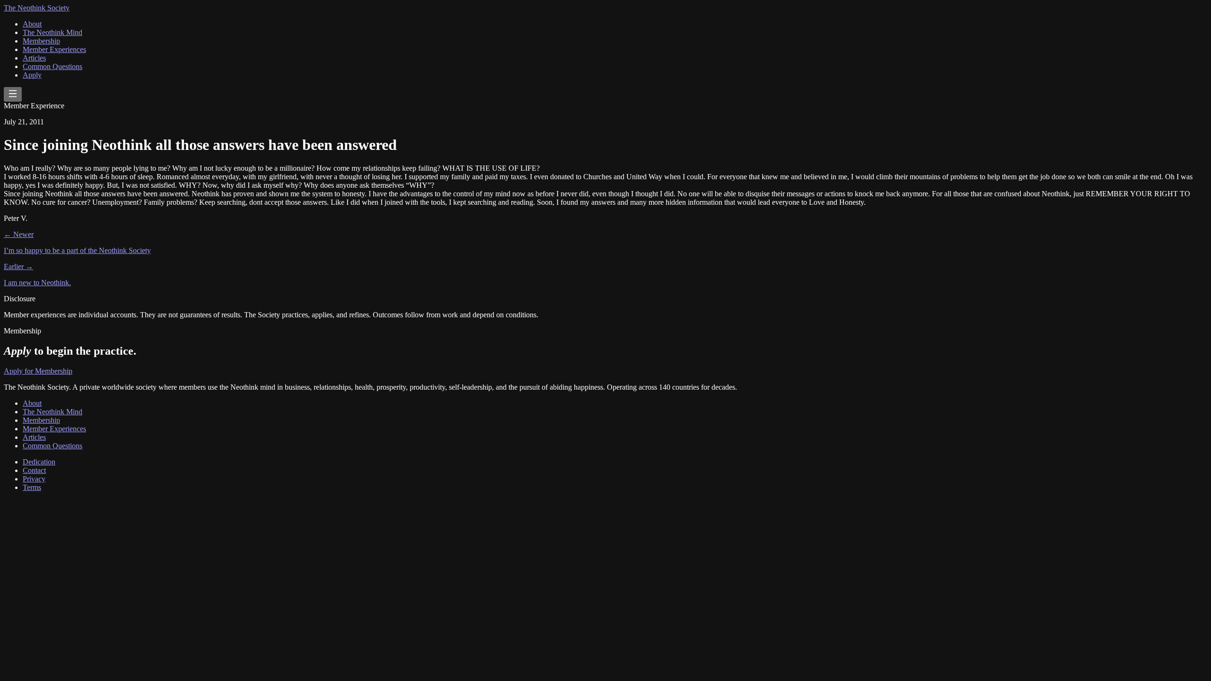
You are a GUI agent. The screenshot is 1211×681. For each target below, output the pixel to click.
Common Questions (52, 66)
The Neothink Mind (52, 32)
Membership (41, 41)
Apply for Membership (38, 371)
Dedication (39, 462)
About (32, 24)
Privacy (34, 479)
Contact (34, 470)
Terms (32, 487)
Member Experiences (54, 49)
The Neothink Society (37, 8)
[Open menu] (13, 94)
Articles (34, 58)
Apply (32, 75)
